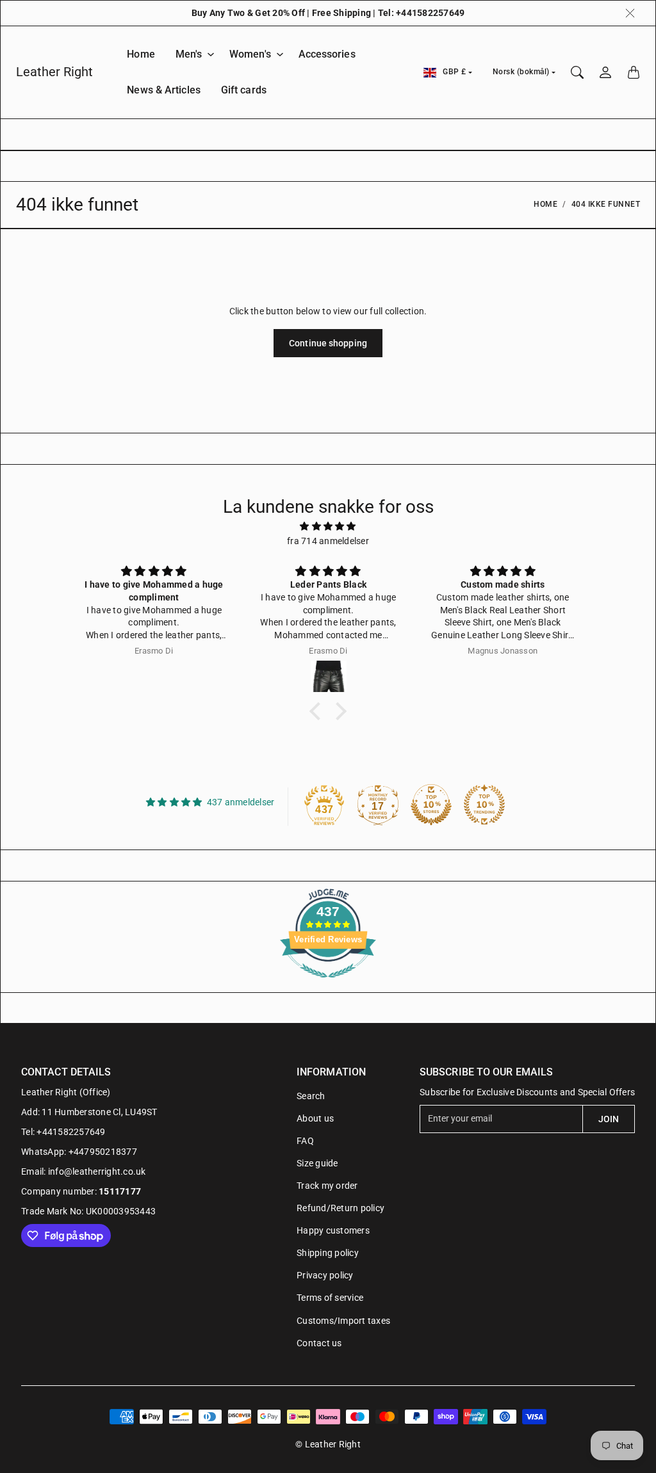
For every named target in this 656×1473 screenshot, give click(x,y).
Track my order (327, 1185)
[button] (318, 711)
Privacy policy (325, 1275)
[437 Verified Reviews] (328, 984)
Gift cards (243, 90)
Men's (189, 54)
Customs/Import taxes (343, 1321)
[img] (328, 526)
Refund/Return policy (340, 1208)
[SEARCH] (577, 72)
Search (311, 1096)
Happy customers (333, 1230)
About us (315, 1118)
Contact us (319, 1343)
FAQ (305, 1141)
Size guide (317, 1163)
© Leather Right (328, 1444)
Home (140, 54)
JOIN (608, 1119)
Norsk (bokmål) (521, 71)
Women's (250, 54)
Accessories (327, 54)
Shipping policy (328, 1253)
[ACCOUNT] (605, 72)
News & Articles (164, 90)
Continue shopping (328, 343)
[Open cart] (633, 72)
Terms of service (330, 1297)
